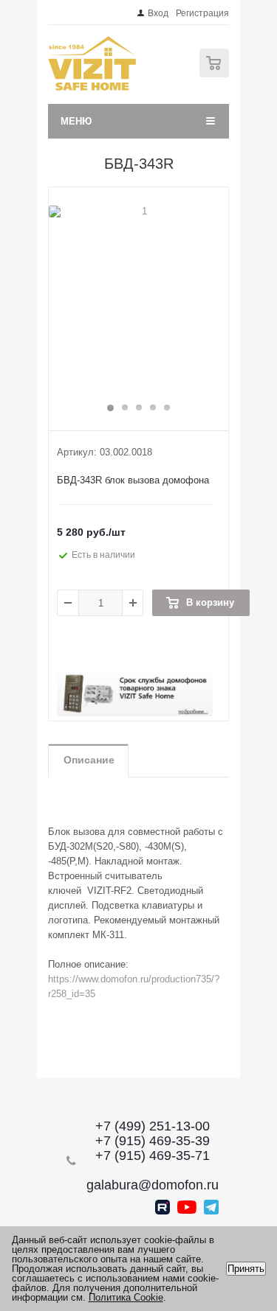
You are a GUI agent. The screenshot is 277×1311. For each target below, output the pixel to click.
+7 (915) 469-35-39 (152, 1140)
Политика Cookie (126, 1297)
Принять (246, 1268)
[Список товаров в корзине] (216, 74)
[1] (138, 301)
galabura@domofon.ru (152, 1185)
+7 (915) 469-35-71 (152, 1155)
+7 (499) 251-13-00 (152, 1126)
